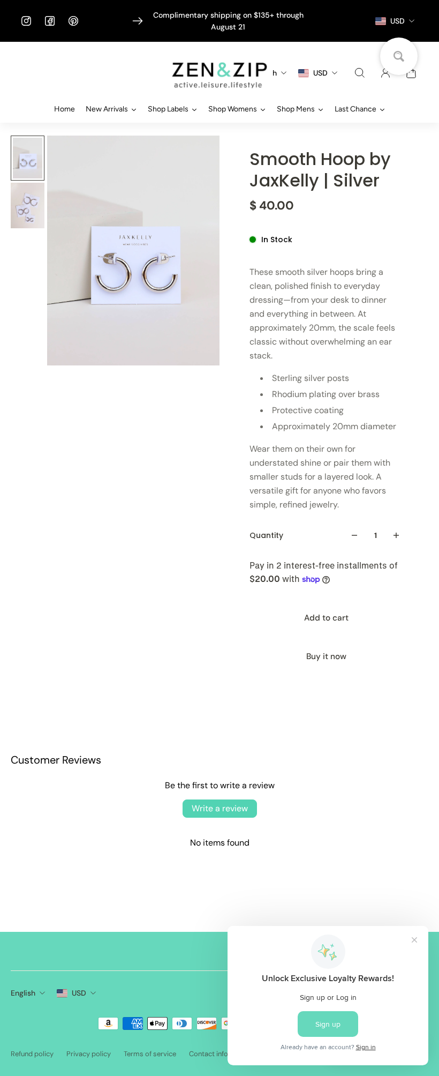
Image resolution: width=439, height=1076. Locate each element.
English (23, 993)
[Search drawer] (360, 73)
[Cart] (411, 73)
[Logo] (219, 73)
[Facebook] (50, 21)
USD (79, 993)
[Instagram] (26, 21)
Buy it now (326, 656)
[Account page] (385, 73)
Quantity (266, 535)
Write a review (220, 808)
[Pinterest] (73, 21)
